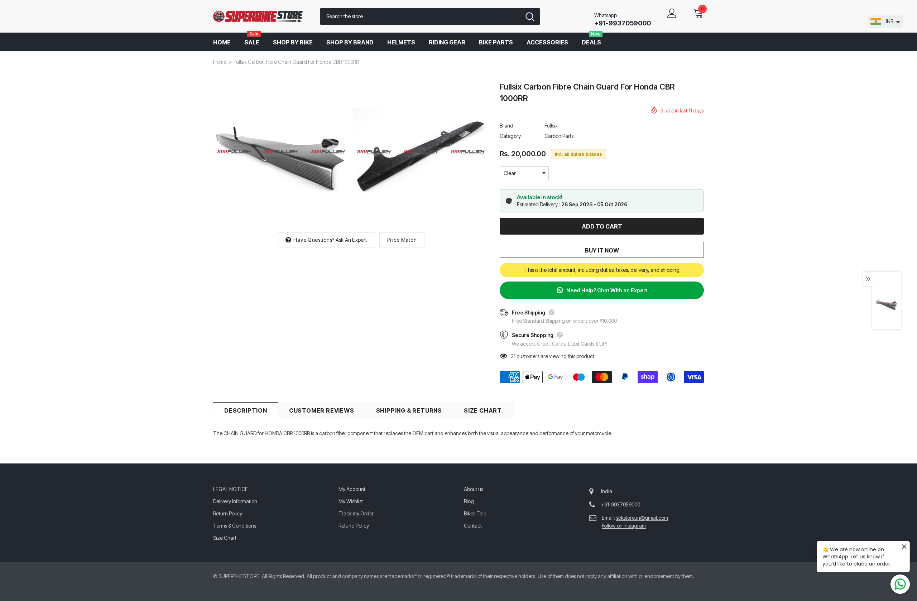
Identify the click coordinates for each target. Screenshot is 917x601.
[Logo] (261, 16)
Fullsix (551, 125)
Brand (506, 125)
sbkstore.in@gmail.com (642, 518)
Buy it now (602, 250)
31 (513, 356)
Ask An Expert (351, 240)
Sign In (672, 24)
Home (219, 62)
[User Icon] (672, 13)
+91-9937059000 (622, 23)
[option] (281, 153)
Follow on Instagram (624, 526)
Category (510, 136)
